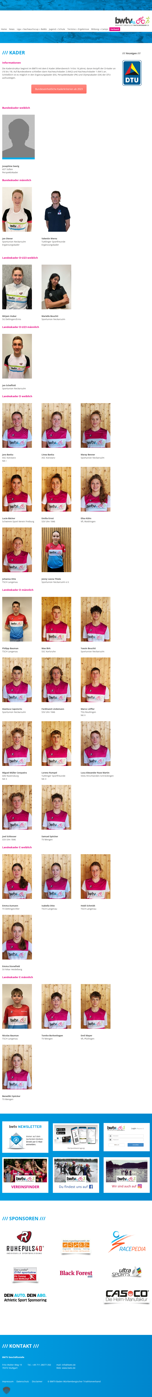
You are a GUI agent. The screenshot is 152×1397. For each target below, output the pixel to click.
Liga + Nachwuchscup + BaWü (32, 29)
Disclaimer (37, 1381)
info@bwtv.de (69, 1364)
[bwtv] (132, 21)
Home (4, 29)
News (12, 29)
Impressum (8, 1381)
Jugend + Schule (57, 29)
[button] (6, 1390)
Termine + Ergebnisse (78, 29)
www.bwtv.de (68, 1367)
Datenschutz (22, 1381)
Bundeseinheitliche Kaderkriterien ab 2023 (59, 89)
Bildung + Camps (99, 29)
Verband (114, 29)
